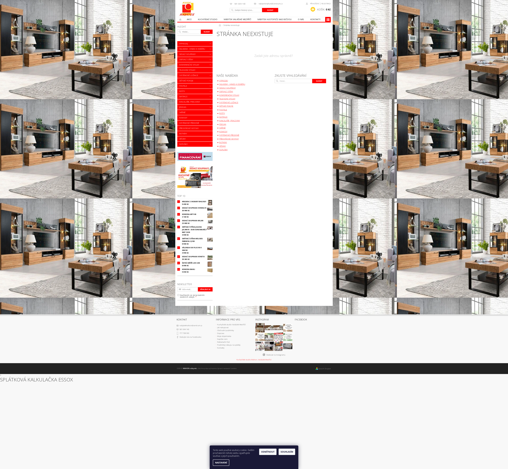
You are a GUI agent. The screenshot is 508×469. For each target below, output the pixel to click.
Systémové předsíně (189, 123)
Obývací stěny (186, 59)
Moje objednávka (224, 336)
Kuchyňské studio (207, 19)
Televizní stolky (187, 70)
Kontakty (315, 19)
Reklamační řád (223, 342)
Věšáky (182, 139)
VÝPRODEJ (183, 43)
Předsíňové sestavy (189, 128)
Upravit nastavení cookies (227, 368)
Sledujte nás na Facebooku (190, 337)
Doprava (220, 333)
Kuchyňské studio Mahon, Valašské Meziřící (254, 360)
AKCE (189, 19)
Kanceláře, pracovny (189, 102)
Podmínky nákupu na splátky (228, 345)
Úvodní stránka (180, 19)
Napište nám (222, 339)
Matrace (183, 96)
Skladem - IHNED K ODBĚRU (192, 49)
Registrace (326, 4)
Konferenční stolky (189, 65)
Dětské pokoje (186, 80)
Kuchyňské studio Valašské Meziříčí (231, 324)
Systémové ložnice (188, 75)
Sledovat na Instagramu (275, 355)
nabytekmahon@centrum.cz (191, 325)
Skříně (182, 112)
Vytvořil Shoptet (325, 369)
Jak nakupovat (222, 327)
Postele (183, 86)
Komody (183, 117)
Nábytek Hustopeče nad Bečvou (274, 19)
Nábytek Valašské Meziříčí (237, 19)
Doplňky (183, 144)
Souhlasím (287, 451)
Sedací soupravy (187, 54)
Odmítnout (268, 451)
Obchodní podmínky (225, 330)
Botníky (183, 133)
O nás (301, 19)
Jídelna (182, 107)
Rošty (182, 91)
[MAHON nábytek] (187, 9)
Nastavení (221, 462)
